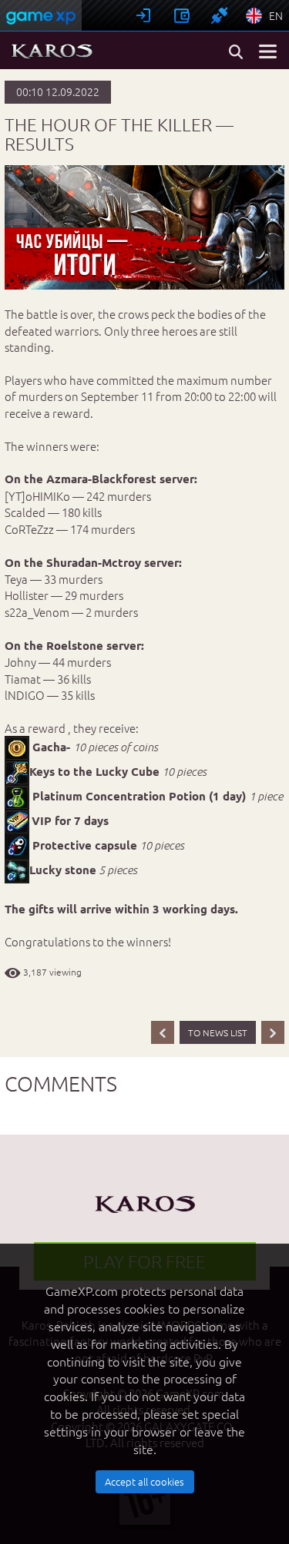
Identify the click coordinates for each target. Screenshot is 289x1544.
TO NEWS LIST (217, 1032)
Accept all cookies (144, 1481)
